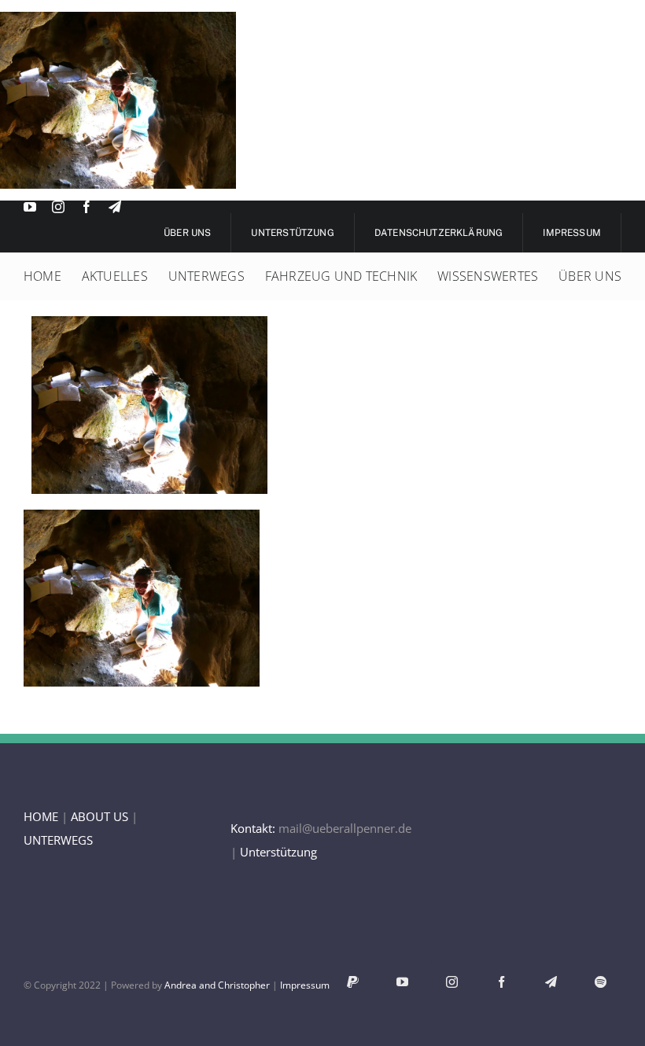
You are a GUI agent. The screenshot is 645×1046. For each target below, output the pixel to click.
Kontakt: (252, 828)
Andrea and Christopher (217, 985)
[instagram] (58, 207)
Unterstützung (278, 852)
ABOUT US (99, 816)
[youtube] (30, 207)
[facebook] (86, 207)
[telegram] (115, 207)
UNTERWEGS (58, 840)
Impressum (305, 985)
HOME (41, 816)
